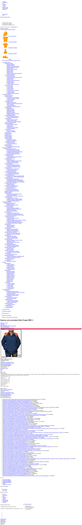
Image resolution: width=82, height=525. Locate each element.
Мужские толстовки (9, 163)
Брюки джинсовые (10, 159)
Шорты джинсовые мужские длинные (14, 160)
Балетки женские (10, 279)
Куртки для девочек (11, 130)
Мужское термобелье (11, 157)
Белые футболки (10, 100)
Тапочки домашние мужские (12, 301)
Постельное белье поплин (12, 297)
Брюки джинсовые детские (12, 119)
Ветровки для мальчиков (12, 140)
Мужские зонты (10, 79)
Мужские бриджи (10, 187)
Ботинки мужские (10, 267)
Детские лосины (8, 144)
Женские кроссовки (11, 271)
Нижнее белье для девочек (12, 124)
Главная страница (6, 309)
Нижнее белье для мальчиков (12, 127)
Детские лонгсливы (11, 99)
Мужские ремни (10, 81)
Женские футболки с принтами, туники (14, 240)
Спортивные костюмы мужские (13, 172)
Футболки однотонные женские (13, 242)
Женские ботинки (10, 273)
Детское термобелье (11, 128)
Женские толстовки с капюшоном (13, 233)
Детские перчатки (10, 91)
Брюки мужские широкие (12, 194)
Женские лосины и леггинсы (12, 204)
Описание (2, 326)
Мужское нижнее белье (9, 154)
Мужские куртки (8, 167)
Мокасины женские (11, 277)
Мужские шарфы (10, 78)
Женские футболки (8, 239)
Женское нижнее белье (9, 205)
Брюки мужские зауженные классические (15, 195)
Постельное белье (8, 296)
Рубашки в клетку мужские (12, 197)
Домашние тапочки (8, 299)
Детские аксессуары (9, 85)
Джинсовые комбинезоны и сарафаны (14, 223)
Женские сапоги (10, 278)
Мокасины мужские (11, 268)
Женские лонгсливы (11, 241)
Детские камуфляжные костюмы (13, 146)
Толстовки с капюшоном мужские (13, 165)
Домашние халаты (8, 305)
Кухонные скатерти (8, 307)
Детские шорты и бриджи (10, 141)
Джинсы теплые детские (12, 120)
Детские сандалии (10, 287)
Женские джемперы (11, 225)
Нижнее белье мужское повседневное (14, 156)
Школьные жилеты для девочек (13, 113)
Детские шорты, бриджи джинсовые (14, 121)
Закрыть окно (13, 26)
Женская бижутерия (11, 74)
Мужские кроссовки (11, 265)
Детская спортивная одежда (10, 115)
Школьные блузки (10, 111)
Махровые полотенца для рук (12, 295)
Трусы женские (10, 206)
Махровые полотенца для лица (13, 294)
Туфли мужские (10, 266)
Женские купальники (9, 250)
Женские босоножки (11, 272)
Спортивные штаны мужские (12, 173)
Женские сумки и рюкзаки (12, 69)
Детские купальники (9, 95)
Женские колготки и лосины (10, 202)
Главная (4, 1)
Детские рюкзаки (10, 88)
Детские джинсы (8, 118)
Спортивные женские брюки (12, 245)
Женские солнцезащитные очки (13, 66)
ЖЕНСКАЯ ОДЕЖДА (12, 53)
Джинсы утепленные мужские (13, 161)
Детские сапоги (10, 285)
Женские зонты (10, 72)
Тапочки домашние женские (12, 300)
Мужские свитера (10, 183)
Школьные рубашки (11, 110)
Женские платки (10, 68)
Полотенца (7, 290)
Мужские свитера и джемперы (11, 182)
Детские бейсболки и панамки (13, 93)
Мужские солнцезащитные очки (13, 80)
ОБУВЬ (9, 59)
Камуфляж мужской (8, 177)
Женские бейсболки (11, 64)
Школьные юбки (10, 108)
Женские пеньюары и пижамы (13, 207)
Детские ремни (10, 86)
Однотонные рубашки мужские (13, 200)
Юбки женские (8, 260)
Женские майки (10, 243)
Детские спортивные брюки (12, 117)
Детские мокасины (10, 284)
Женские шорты (8, 253)
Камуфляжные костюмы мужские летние (15, 179)
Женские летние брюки (11, 236)
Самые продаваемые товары (5, 397)
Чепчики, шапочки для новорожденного (15, 103)
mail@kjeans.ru (28, 504)
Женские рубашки (10, 249)
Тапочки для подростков (12, 302)
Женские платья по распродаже (13, 231)
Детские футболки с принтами (13, 97)
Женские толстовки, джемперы (11, 232)
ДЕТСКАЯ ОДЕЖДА (12, 41)
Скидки (4, 6)
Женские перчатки (10, 65)
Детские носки (8, 134)
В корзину (6, 360)
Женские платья (8, 228)
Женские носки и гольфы (10, 258)
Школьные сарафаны (11, 112)
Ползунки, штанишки (11, 105)
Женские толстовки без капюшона (13, 234)
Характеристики (3, 327)
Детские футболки (8, 96)
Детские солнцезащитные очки (13, 90)
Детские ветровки (8, 138)
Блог (3, 3)
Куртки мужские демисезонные (13, 168)
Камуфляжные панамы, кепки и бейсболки (15, 180)
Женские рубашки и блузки (10, 247)
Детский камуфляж (8, 145)
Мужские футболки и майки (10, 148)
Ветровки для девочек (11, 139)
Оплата (4, 5)
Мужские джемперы (11, 184)
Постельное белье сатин (11, 298)
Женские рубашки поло (9, 255)
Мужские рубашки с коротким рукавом (14, 199)
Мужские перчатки (10, 82)
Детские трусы (10, 125)
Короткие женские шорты (12, 254)
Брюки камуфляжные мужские (13, 178)
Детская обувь (7, 282)
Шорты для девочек (11, 142)
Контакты (4, 9)
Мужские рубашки (8, 196)
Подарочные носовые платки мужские (14, 77)
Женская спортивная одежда (10, 244)
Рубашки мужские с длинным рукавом (14, 198)
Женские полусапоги (11, 275)
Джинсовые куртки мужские (12, 162)
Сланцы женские (10, 274)
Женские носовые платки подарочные (14, 73)
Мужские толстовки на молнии (13, 164)
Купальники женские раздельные (13, 252)
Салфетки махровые (11, 304)
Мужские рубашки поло (9, 174)
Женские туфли (10, 281)
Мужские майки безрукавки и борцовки (14, 151)
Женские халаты (10, 306)
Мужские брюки (8, 192)
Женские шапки (10, 71)
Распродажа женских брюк (12, 237)
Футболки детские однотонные (13, 98)
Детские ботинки (10, 288)
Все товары (5, 489)
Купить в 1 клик (11, 363)
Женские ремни (10, 70)
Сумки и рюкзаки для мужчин (13, 84)
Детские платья (8, 132)
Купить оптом (5, 7)
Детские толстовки (8, 135)
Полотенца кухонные (11, 293)
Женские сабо (9, 280)
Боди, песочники (10, 104)
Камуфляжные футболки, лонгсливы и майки (16, 181)
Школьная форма (8, 107)
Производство (5, 8)
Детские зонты (10, 89)
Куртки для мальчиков (11, 131)
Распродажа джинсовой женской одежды (15, 222)
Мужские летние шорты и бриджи (11, 185)
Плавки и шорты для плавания (11, 188)
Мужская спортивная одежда (10, 171)
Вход (4, 15)
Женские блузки (10, 248)
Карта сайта (5, 490)
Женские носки (10, 259)
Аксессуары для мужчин (9, 75)
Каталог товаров (4, 28)
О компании (5, 2)
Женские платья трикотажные (13, 229)
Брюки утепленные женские (12, 238)
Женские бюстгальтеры (11, 209)
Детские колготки (8, 133)
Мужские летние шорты (11, 186)
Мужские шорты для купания (12, 189)
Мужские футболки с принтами (13, 149)
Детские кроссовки (10, 283)
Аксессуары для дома (16, 60)
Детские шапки (10, 87)
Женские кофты (8, 224)
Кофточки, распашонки (11, 102)
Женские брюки (8, 235)
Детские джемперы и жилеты (10, 122)
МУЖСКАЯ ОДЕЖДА (12, 47)
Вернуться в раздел (4, 325)
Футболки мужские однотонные (13, 152)
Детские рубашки (8, 136)
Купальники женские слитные (13, 251)
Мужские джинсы (8, 158)
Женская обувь (7, 270)
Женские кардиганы (11, 227)
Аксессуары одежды (12, 36)
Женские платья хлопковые (12, 230)
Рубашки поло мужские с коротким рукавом (15, 175)
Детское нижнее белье (9, 123)
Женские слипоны (10, 276)
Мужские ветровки (8, 191)
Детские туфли (10, 286)
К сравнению (8, 365)
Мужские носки (10, 155)
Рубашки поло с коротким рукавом (13, 257)
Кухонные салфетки (8, 303)
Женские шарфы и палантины (13, 67)
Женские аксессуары (9, 63)
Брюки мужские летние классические (14, 193)
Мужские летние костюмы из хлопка (12, 190)
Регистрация (5, 14)
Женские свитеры (10, 226)
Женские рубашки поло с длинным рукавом (15, 256)
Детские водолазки (8, 137)
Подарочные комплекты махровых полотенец (16, 292)
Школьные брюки (10, 109)
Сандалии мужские (11, 269)
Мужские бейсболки (11, 76)
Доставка (4, 4)
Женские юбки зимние (11, 261)
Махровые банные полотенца (12, 291)
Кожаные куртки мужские (12, 170)
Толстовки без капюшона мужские (13, 166)
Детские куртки (8, 129)
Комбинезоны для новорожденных (13, 106)
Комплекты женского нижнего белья (14, 208)
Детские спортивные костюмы (13, 116)
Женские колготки (10, 203)
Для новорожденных (9, 101)
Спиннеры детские (10, 92)
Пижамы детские (10, 126)
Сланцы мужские (10, 264)
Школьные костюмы (11, 114)
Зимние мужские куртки (12, 169)
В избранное (8, 364)
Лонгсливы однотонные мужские (13, 153)
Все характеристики (4, 368)
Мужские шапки (10, 83)
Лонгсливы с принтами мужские (13, 150)
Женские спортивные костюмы (13, 246)
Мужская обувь (8, 263)
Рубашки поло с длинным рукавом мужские (15, 176)
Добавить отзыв (10, 362)
